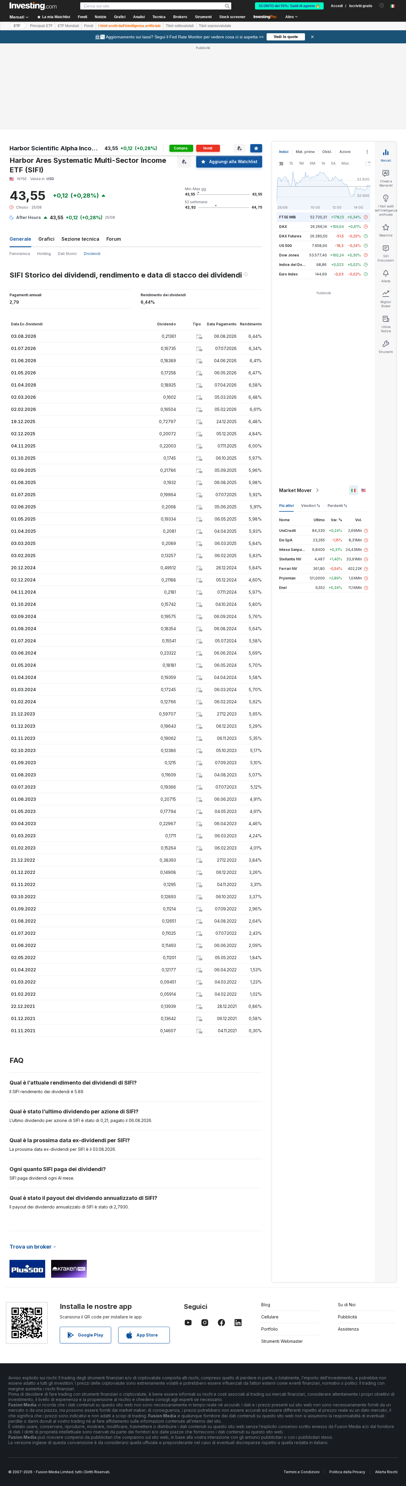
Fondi (88, 26)
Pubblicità (347, 1316)
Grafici (46, 239)
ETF (17, 26)
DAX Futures (290, 236)
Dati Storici (67, 253)
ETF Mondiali (68, 26)
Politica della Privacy (347, 1472)
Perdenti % (337, 505)
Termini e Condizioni (302, 1472)
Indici (283, 151)
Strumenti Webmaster (282, 1341)
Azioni (344, 151)
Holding (44, 253)
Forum (113, 239)
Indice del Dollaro (294, 264)
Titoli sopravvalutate (215, 26)
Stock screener (232, 17)
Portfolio (269, 1328)
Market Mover (295, 490)
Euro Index (288, 274)
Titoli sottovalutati (180, 26)
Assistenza (348, 1328)
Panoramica (20, 253)
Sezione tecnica (80, 239)
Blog (265, 1304)
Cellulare (269, 1316)
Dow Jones (289, 255)
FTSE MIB (287, 217)
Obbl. (327, 151)
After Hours (28, 217)
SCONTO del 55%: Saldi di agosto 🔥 (289, 6)
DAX (283, 226)
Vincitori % (310, 505)
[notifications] (381, 5)
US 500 (285, 245)
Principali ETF (41, 26)
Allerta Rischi (386, 1472)
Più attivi (286, 505)
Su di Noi (346, 1304)
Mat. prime (305, 151)
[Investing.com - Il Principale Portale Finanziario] (33, 6)
